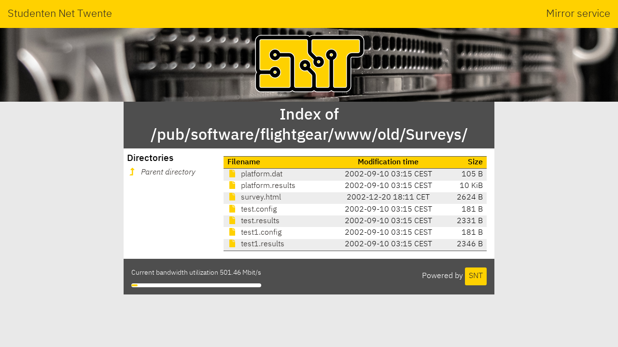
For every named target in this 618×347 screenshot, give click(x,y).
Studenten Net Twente (60, 14)
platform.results (267, 186)
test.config (258, 210)
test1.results (261, 244)
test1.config (260, 233)
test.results (259, 221)
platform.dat (260, 174)
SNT (476, 276)
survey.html (260, 197)
